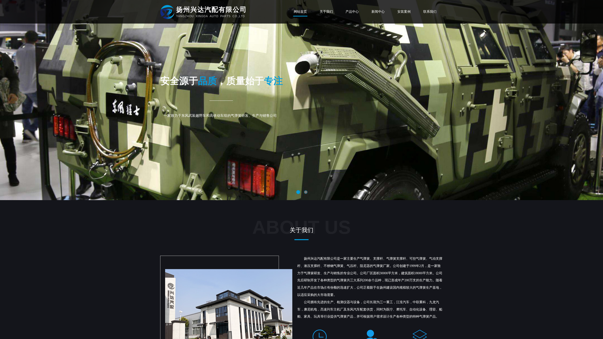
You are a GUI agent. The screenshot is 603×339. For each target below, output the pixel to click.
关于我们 (326, 11)
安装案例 (404, 11)
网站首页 (300, 11)
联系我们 (429, 11)
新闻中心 (378, 11)
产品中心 (352, 11)
